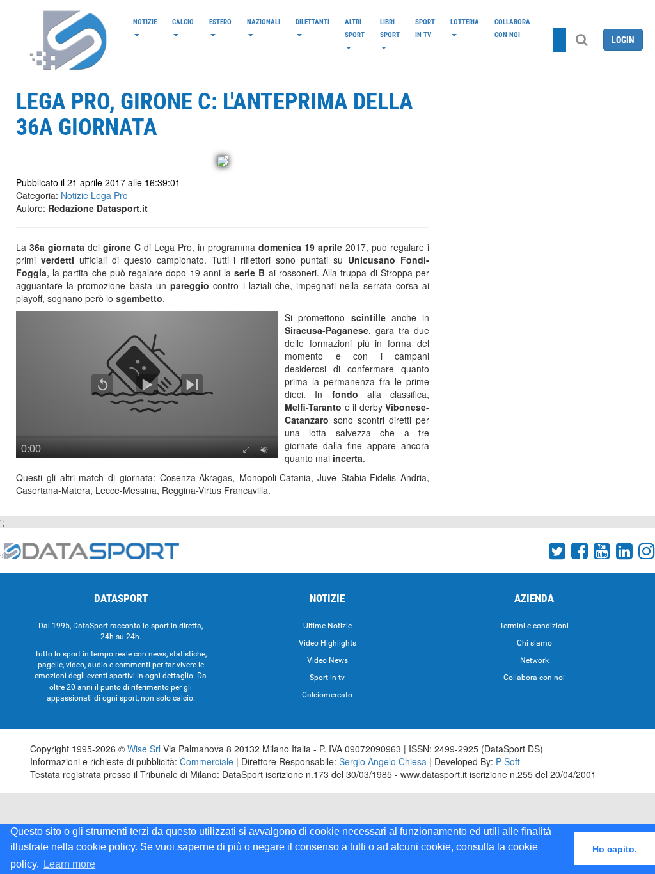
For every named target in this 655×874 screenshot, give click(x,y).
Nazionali (263, 21)
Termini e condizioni (534, 625)
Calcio (183, 21)
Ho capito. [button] (614, 849)
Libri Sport (390, 28)
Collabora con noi (512, 28)
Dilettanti (312, 21)
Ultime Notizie (327, 625)
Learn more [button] (69, 864)
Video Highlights (327, 643)
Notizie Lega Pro (94, 195)
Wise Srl (144, 748)
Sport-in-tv (327, 677)
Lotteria (464, 21)
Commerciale (206, 761)
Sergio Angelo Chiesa (383, 761)
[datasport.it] (69, 40)
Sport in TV (425, 28)
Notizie (145, 21)
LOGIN (623, 40)
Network (534, 660)
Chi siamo (534, 643)
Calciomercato (327, 694)
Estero (220, 21)
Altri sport (355, 28)
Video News (327, 660)
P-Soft (508, 761)
